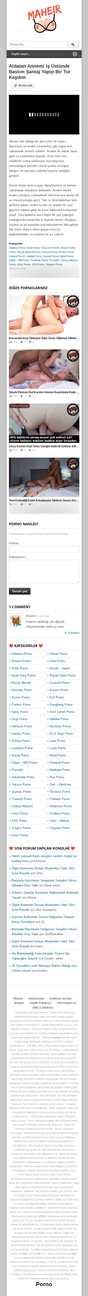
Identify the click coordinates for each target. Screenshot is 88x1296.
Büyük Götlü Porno (63, 675)
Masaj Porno (20, 755)
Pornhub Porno (39, 260)
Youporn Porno (54, 264)
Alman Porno (58, 653)
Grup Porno (19, 719)
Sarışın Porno (21, 784)
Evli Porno (57, 697)
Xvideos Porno (60, 813)
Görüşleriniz (17, 557)
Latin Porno (57, 741)
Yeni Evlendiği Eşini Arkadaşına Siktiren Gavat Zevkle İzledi (48, 500)
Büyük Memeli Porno (29, 252)
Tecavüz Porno (60, 791)
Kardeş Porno (21, 733)
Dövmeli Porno (22, 690)
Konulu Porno (51, 256)
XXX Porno (38, 264)
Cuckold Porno (60, 683)
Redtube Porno (60, 770)
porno (57, 1037)
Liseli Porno (58, 748)
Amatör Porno (21, 661)
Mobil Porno (66, 256)
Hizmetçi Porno (60, 726)
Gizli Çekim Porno (62, 712)
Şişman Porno (21, 791)
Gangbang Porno (61, 704)
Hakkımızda (36, 998)
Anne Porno (33, 247)
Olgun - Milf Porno (19, 260)
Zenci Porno (20, 835)
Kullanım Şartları (61, 998)
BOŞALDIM (25, 85)
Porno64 (54, 260)
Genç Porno (20, 712)
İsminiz (14, 543)
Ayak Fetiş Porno (23, 675)
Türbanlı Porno (60, 799)
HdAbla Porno (34, 256)
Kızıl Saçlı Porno (61, 733)
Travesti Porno (22, 799)
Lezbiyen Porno (22, 748)
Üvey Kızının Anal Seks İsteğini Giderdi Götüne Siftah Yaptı (48, 446)
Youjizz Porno (21, 828)
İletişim (19, 1003)
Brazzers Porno (51, 247)
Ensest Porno (49, 252)
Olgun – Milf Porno (24, 762)
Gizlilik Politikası (40, 1003)
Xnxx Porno (24, 264)
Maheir (18, 998)
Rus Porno (57, 777)
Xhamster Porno (61, 806)
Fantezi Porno (17, 256)
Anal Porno (57, 661)
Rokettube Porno (23, 777)
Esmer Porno (66, 252)
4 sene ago (43, 616)
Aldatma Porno (17, 247)
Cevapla (74, 632)
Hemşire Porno (22, 726)
